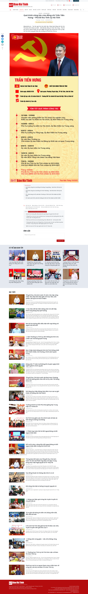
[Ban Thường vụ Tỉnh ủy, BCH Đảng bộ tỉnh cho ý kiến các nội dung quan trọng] (17, 341)
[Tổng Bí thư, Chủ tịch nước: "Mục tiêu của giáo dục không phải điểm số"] (35, 255)
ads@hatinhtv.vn (76, 592)
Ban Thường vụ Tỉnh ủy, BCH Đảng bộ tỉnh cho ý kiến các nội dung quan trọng (42, 337)
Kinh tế (26, 9)
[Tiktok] (67, 0)
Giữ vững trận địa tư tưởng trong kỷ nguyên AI (41, 486)
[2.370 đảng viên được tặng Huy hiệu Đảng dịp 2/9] (17, 274)
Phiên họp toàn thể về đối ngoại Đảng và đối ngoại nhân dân (41, 432)
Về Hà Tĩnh (59, 9)
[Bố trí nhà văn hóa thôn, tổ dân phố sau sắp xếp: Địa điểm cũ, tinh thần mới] (53, 274)
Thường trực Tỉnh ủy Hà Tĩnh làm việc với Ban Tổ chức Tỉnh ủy (42, 553)
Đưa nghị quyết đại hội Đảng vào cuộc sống (37, 211)
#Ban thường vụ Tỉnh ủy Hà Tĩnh (38, 205)
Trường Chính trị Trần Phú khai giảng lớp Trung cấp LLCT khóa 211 (42, 405)
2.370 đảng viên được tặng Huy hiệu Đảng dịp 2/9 (16, 281)
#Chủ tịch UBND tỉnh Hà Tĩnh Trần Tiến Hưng (49, 207)
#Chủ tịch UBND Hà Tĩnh (50, 205)
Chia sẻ (2, 33)
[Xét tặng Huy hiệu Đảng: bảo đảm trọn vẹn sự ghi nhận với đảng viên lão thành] (17, 396)
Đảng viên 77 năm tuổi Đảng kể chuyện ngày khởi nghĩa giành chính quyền (42, 365)
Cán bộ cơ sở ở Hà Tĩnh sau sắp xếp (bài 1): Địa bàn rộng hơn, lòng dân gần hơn (52, 263)
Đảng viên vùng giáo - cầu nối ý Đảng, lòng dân (41, 540)
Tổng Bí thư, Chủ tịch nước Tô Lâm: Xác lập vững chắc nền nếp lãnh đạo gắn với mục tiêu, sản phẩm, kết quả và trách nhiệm (42, 296)
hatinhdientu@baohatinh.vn (73, 589)
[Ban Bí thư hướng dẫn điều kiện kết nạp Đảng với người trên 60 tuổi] (17, 328)
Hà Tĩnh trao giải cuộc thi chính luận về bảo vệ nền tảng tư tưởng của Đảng (41, 419)
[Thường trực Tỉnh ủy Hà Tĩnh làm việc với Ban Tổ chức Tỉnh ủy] (17, 556)
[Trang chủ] (10, 9)
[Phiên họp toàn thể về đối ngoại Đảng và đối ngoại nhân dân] (17, 435)
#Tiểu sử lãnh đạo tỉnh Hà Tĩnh (31, 208)
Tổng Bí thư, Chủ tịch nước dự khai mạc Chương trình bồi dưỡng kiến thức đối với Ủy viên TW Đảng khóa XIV (44, 217)
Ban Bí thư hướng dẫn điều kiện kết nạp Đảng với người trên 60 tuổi (42, 214)
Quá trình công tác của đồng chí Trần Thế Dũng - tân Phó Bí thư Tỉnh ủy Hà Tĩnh (44, 191)
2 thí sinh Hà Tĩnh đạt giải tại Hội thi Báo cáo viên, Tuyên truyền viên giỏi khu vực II (42, 526)
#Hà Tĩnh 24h (28, 205)
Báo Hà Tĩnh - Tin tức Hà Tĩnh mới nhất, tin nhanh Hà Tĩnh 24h (21, 5)
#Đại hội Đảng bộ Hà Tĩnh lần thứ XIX (33, 207)
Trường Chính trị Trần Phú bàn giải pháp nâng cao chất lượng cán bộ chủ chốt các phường (71, 264)
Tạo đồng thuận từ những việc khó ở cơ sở (40, 473)
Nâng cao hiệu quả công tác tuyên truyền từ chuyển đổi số (41, 500)
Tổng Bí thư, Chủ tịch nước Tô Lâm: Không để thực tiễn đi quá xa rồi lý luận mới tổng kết (70, 283)
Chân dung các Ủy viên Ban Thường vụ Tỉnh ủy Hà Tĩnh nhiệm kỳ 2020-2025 (43, 195)
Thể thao (49, 9)
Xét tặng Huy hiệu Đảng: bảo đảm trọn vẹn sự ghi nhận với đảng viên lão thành (42, 392)
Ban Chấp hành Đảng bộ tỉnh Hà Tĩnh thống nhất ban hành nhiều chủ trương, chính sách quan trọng (42, 352)
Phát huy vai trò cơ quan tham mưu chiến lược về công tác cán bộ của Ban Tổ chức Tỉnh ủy (42, 566)
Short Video (15, 9)
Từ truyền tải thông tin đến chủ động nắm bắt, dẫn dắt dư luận (41, 513)
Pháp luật (44, 9)
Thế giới (54, 9)
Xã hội (30, 9)
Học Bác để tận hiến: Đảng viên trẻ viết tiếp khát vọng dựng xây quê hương (41, 310)
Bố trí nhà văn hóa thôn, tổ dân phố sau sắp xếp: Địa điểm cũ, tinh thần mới (52, 282)
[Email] (2, 42)
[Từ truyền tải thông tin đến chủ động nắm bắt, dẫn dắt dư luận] (17, 517)
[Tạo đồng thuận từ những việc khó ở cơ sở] (17, 477)
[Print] (2, 44)
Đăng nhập (77, 0)
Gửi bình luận (61, 240)
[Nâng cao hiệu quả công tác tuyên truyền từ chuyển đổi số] (17, 504)
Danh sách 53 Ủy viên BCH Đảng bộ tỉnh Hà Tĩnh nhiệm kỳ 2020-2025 (43, 198)
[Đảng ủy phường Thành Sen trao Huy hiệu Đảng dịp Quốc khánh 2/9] (35, 274)
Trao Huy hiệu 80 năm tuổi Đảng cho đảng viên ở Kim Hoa (16, 263)
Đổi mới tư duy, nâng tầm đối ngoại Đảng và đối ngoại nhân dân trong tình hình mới (42, 445)
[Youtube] (69, 1)
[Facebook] (66, 1)
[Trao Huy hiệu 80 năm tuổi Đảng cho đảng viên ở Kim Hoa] (17, 255)
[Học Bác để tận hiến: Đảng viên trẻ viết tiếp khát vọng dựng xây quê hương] (17, 313)
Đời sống (65, 9)
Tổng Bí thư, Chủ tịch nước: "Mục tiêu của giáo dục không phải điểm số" (35, 263)
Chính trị (21, 9)
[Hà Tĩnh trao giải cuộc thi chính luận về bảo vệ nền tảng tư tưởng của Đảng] (17, 422)
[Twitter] (2, 39)
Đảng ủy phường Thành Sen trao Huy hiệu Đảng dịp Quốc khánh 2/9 (35, 282)
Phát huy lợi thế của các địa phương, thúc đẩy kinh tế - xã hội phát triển (43, 220)
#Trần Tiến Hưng (59, 205)
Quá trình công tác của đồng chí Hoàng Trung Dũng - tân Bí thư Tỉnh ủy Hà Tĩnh (44, 188)
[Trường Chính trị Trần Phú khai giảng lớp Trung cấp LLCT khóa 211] (17, 409)
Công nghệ (70, 9)
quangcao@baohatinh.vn (67, 592)
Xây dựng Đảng (46, 13)
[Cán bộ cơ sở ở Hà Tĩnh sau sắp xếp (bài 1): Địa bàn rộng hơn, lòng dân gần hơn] (53, 255)
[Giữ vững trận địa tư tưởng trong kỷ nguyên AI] (17, 490)
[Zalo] (71, 0)
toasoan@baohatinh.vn (75, 591)
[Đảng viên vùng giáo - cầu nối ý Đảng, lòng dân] (17, 543)
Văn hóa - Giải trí (36, 9)
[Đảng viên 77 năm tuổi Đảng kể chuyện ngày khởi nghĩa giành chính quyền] (17, 368)
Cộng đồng (76, 9)
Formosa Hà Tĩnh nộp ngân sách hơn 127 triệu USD (40, 226)
